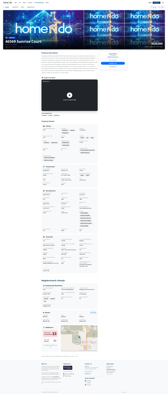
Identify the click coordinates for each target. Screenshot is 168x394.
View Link (83, 294)
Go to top (123, 392)
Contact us (87, 373)
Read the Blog (67, 376)
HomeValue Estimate (110, 369)
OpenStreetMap (90, 350)
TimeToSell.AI (56, 376)
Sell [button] (20, 2)
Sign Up (156, 2)
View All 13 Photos (158, 12)
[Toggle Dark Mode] (163, 2)
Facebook (88, 380)
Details (22, 7)
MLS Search (108, 367)
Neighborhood (30, 7)
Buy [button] (16, 2)
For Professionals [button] (39, 2)
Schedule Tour (113, 63)
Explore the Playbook (69, 374)
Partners (30, 2)
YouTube (88, 384)
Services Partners (109, 372)
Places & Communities (110, 371)
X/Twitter (88, 382)
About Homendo (109, 366)
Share (162, 7)
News (47, 2)
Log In (150, 2)
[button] (79, 337)
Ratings (94, 312)
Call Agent (113, 60)
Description (15, 7)
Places (24, 2)
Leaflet (84, 350)
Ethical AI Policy (109, 374)
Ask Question (112, 66)
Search (7, 7)
